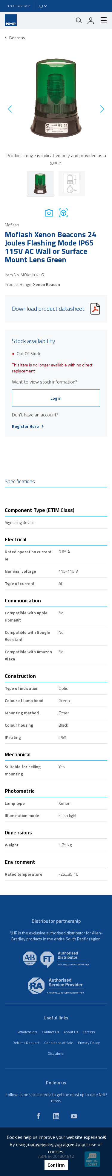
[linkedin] (56, 1116)
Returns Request (26, 1042)
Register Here (25, 426)
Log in (56, 398)
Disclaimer (56, 1053)
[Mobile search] (79, 20)
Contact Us (50, 1032)
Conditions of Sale (58, 1042)
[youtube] (74, 1116)
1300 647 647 (18, 6)
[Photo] (49, 212)
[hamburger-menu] (101, 20)
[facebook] (38, 1116)
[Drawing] (63, 212)
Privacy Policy (89, 1042)
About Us (71, 1032)
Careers (89, 1032)
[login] (90, 20)
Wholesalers (27, 1032)
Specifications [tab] (20, 481)
